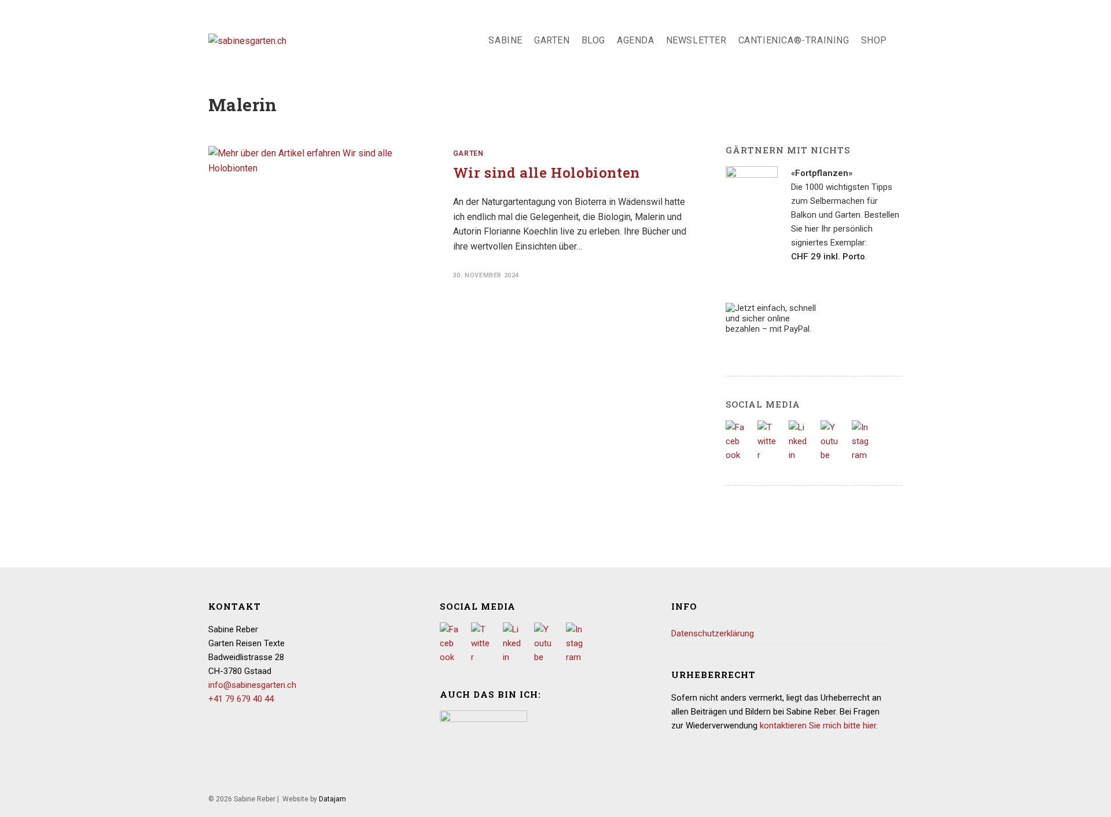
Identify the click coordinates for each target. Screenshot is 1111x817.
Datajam (332, 799)
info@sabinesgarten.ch (252, 685)
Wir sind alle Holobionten (546, 172)
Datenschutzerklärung (712, 633)
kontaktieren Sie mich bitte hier (818, 725)
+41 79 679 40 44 (241, 699)
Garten (468, 153)
